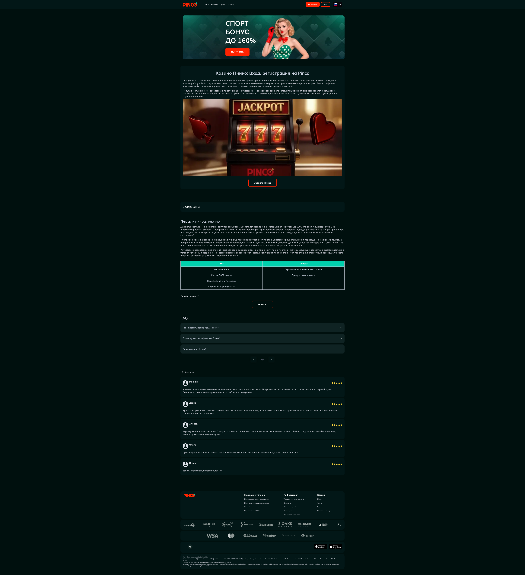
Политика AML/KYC (252, 511)
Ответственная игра (252, 507)
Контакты (287, 503)
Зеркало (262, 304)
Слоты (319, 503)
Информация (291, 494)
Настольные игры (324, 511)
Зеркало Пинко (262, 182)
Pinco (319, 499)
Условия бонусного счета (294, 499)
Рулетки (320, 507)
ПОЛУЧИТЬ (237, 51)
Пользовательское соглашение (256, 499)
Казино (321, 494)
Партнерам (288, 511)
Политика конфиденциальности (257, 503)
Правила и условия (254, 494)
